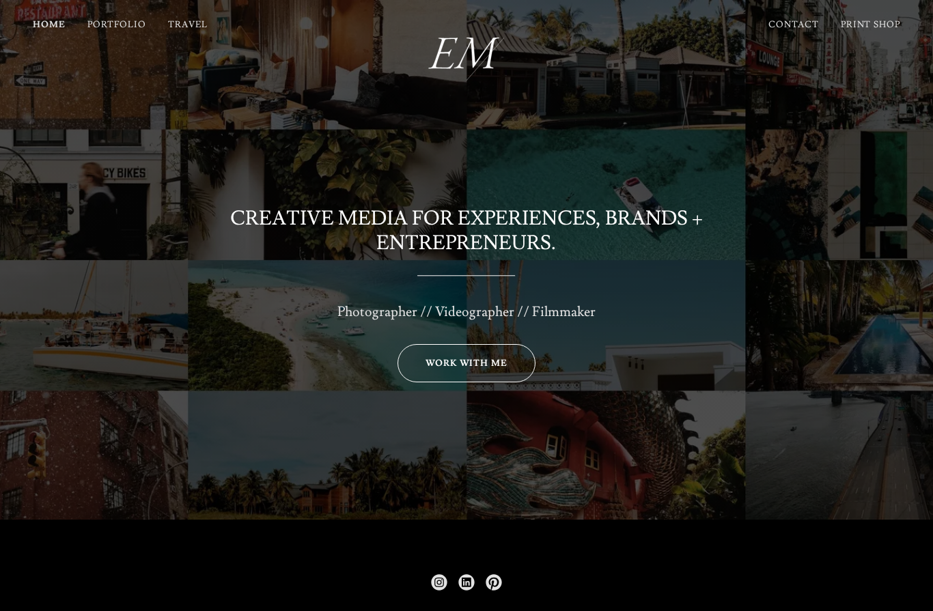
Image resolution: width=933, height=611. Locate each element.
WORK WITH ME (466, 363)
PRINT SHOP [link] (870, 24)
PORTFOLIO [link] (116, 24)
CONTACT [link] (793, 24)
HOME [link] (49, 24)
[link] (466, 22)
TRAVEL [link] (188, 24)
